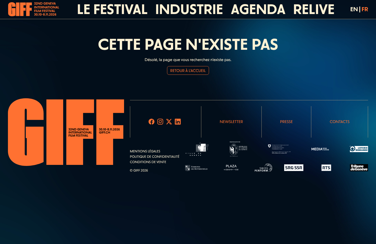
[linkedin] (178, 121)
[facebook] (151, 121)
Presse (286, 121)
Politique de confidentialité (155, 157)
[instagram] (160, 121)
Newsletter (231, 121)
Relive (314, 9)
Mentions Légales (145, 151)
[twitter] (169, 121)
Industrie (189, 9)
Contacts (339, 121)
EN (354, 9)
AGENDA (258, 9)
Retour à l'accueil (188, 70)
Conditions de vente (148, 162)
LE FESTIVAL (112, 9)
